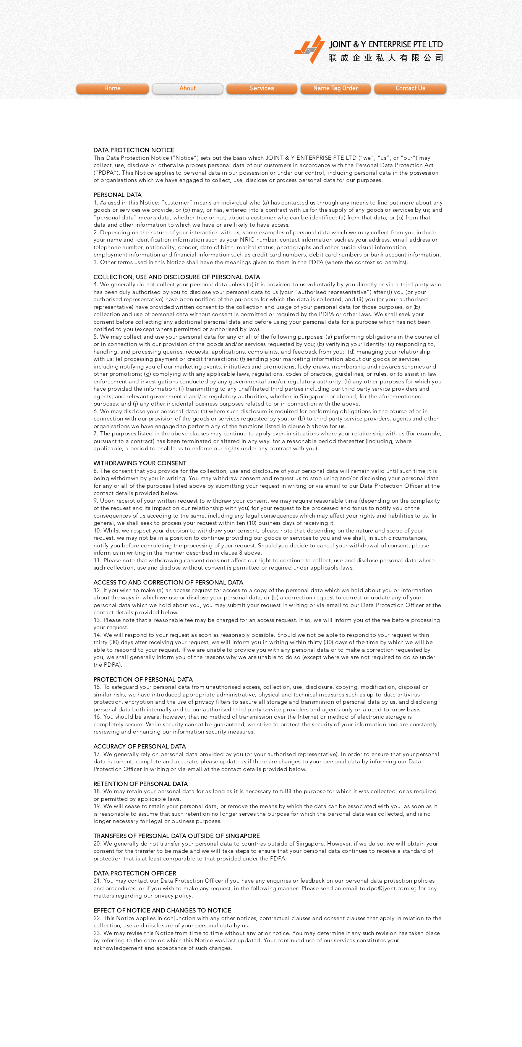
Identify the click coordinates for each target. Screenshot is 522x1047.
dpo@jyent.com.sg (392, 888)
